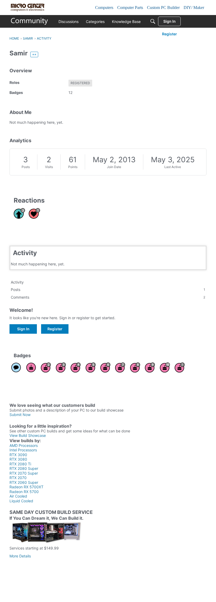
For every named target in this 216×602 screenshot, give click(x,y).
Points (72, 167)
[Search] (153, 21)
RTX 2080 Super (23, 468)
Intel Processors (23, 450)
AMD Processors (23, 445)
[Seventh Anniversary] (120, 367)
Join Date (114, 167)
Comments (108, 297)
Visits (49, 167)
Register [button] (54, 329)
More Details (20, 556)
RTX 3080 (18, 459)
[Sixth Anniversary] (105, 367)
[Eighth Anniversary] (135, 367)
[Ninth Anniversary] (150, 367)
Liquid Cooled (21, 501)
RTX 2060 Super (23, 482)
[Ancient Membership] (180, 367)
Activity (17, 282)
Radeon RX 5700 (24, 491)
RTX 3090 (18, 454)
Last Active (172, 167)
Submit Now (20, 414)
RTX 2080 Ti (20, 464)
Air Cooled (18, 496)
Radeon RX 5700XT (26, 487)
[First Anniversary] (31, 367)
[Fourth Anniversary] (76, 367)
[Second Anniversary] (46, 367)
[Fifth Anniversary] (91, 367)
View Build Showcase (27, 435)
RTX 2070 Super (23, 473)
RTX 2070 (18, 477)
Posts (26, 167)
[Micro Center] (29, 21)
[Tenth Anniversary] (165, 367)
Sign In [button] (23, 329)
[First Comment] (16, 367)
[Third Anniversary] (61, 367)
